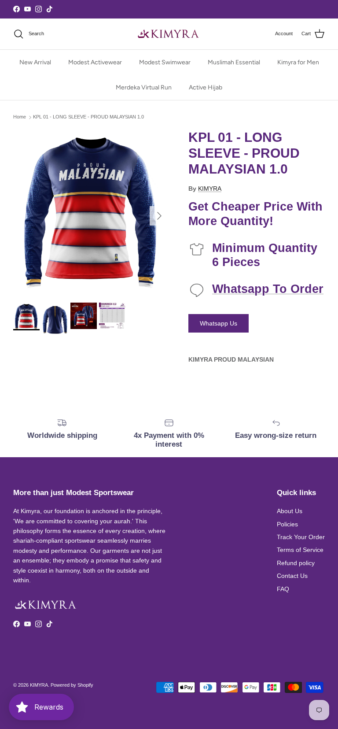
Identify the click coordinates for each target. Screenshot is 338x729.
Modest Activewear (95, 62)
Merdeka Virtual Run (144, 87)
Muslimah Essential (234, 62)
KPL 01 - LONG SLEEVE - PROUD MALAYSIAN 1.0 (88, 117)
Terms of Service (300, 549)
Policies (287, 524)
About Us (289, 510)
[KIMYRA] (169, 34)
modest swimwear (189, 9)
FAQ (283, 588)
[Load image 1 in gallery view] (91, 212)
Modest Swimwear (165, 62)
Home (19, 117)
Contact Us (292, 575)
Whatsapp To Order (267, 289)
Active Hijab (205, 87)
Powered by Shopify (72, 685)
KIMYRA (209, 188)
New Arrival (35, 62)
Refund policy (296, 562)
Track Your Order (301, 536)
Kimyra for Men (298, 62)
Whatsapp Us (218, 323)
